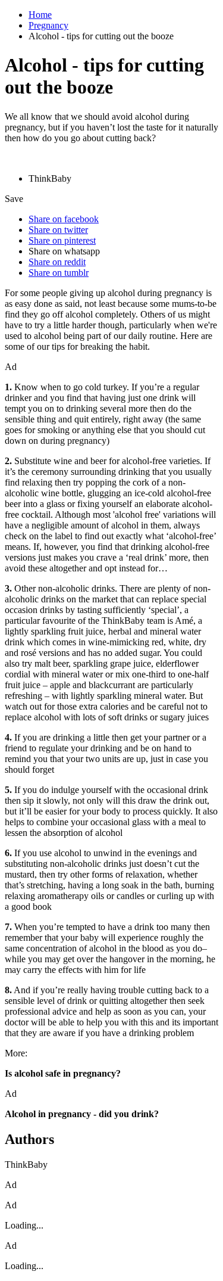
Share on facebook (64, 219)
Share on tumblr (59, 273)
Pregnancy (48, 25)
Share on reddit (57, 262)
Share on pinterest (62, 240)
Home (40, 15)
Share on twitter (58, 230)
